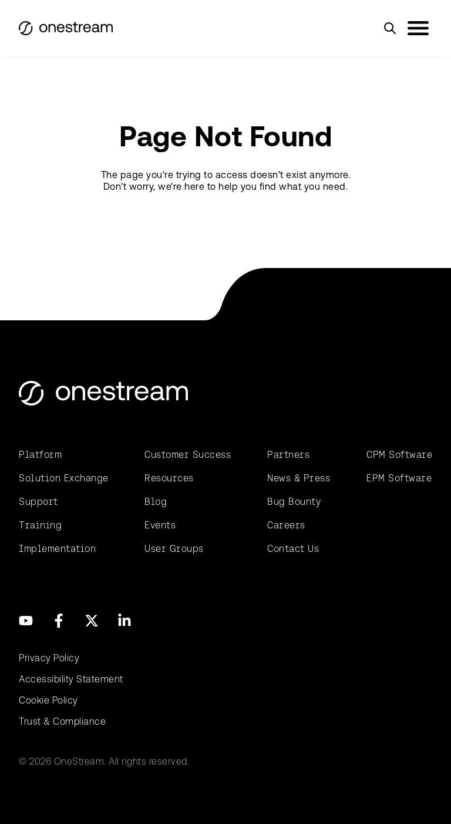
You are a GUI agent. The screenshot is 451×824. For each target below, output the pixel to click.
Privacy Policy (49, 658)
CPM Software (399, 454)
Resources (169, 478)
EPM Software (399, 478)
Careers (286, 525)
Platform (40, 454)
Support (38, 501)
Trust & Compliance (62, 721)
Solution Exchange (64, 478)
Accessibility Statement (71, 679)
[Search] (390, 28)
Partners (288, 454)
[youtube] (26, 621)
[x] (92, 621)
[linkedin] (124, 621)
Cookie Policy (48, 700)
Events (160, 525)
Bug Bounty (294, 501)
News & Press (298, 478)
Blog (155, 501)
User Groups (174, 548)
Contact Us (293, 548)
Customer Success (187, 454)
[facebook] (59, 621)
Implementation (57, 548)
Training (40, 525)
